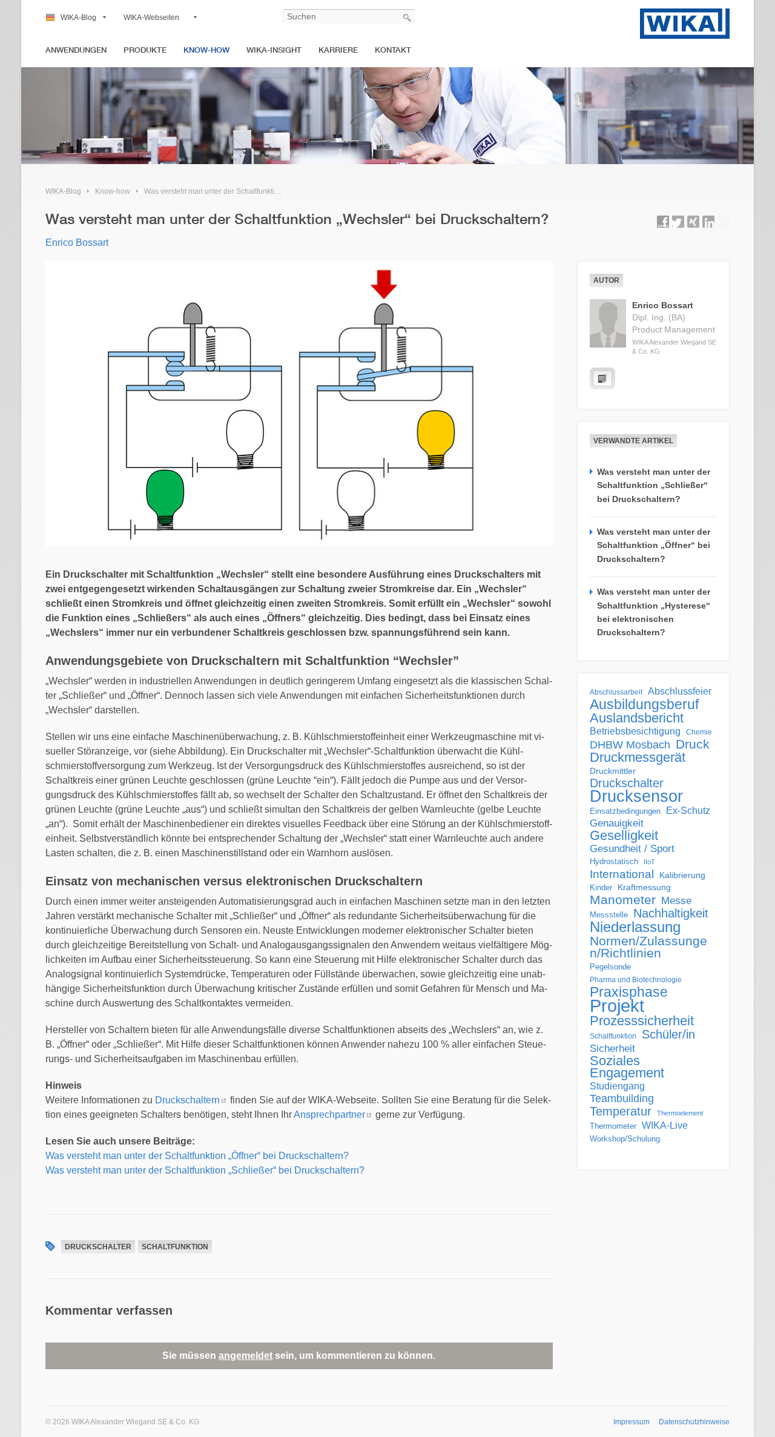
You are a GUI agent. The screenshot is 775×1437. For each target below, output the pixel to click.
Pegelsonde (610, 966)
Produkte (145, 50)
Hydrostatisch (614, 861)
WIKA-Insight (274, 50)
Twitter (678, 222)
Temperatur (620, 1111)
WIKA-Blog (78, 17)
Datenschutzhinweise (694, 1422)
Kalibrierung (682, 875)
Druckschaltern (187, 1100)
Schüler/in (668, 1034)
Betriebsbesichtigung (635, 731)
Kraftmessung (644, 887)
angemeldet (245, 1355)
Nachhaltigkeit (670, 913)
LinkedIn (708, 222)
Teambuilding (622, 1098)
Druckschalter (98, 1247)
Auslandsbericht (637, 718)
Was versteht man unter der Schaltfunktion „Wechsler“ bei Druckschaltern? (266, 191)
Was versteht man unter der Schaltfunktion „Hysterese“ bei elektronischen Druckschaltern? (653, 612)
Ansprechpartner (329, 1114)
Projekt (617, 1006)
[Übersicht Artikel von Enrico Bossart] (602, 378)
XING (693, 222)
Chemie (699, 732)
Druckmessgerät (637, 758)
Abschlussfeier (679, 691)
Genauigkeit (617, 823)
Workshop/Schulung (625, 1138)
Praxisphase (629, 992)
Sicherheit (612, 1048)
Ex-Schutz (688, 810)
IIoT (649, 861)
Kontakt (393, 50)
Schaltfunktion (175, 1247)
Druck (693, 744)
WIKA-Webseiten (151, 17)
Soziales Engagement (627, 1067)
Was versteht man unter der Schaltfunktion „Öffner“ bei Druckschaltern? (197, 1156)
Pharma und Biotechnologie (636, 980)
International (622, 874)
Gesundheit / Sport (632, 848)
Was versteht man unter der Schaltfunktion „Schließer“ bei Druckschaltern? (204, 1170)
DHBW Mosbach (630, 745)
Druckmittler (613, 771)
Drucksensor (636, 796)
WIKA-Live (665, 1125)
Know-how (206, 50)
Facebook (663, 222)
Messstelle (609, 914)
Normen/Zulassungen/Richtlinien (648, 947)
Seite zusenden (723, 222)
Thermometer (613, 1126)
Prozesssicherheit (642, 1021)
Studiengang (617, 1086)
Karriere (338, 50)
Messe (676, 901)
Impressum (631, 1422)
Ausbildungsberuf (644, 704)
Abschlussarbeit (616, 692)
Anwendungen (76, 50)
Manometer (623, 900)
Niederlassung (635, 927)
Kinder (601, 887)
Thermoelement (680, 1113)
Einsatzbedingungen (625, 811)
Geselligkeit (624, 836)
